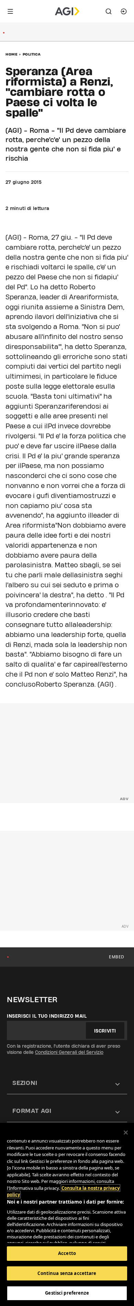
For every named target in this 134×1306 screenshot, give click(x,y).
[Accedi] (123, 11)
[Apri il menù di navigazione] (10, 11)
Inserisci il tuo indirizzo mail (47, 1016)
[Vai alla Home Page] (67, 11)
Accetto (67, 1253)
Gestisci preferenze (67, 1293)
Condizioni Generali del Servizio (69, 1052)
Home (11, 54)
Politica (32, 54)
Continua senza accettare (66, 1273)
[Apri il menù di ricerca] (108, 11)
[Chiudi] (125, 1132)
